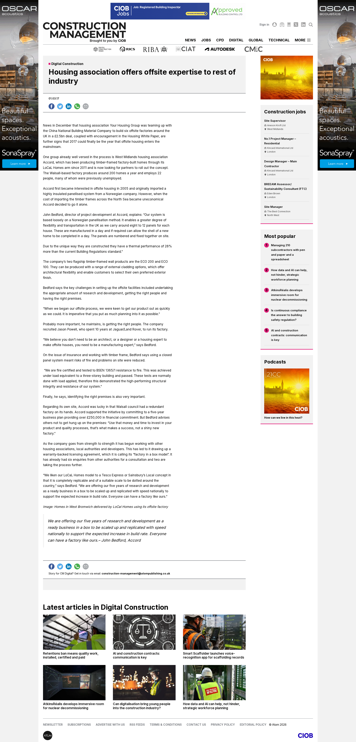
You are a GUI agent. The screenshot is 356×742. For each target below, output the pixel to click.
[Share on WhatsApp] (77, 106)
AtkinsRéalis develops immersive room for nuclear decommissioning (289, 294)
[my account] (274, 24)
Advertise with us (110, 724)
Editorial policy (253, 724)
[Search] (311, 24)
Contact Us (196, 724)
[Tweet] (60, 106)
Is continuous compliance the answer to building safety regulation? (289, 315)
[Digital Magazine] (289, 24)
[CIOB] (245, 735)
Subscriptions (79, 724)
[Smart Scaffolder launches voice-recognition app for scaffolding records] (214, 632)
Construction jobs (285, 111)
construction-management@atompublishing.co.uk (136, 573)
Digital (236, 40)
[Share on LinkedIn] (69, 106)
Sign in (264, 24)
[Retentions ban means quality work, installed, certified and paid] (74, 632)
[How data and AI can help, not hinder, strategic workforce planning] (214, 682)
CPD (220, 40)
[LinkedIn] (303, 24)
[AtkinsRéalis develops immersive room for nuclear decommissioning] (74, 682)
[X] (296, 24)
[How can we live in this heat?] (286, 391)
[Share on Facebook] (52, 106)
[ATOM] (110, 735)
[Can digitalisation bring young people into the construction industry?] (144, 682)
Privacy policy (223, 724)
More (300, 40)
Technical (279, 40)
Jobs (206, 40)
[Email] (282, 24)
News (190, 40)
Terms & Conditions (166, 724)
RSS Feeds (137, 724)
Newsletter (53, 724)
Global (256, 40)
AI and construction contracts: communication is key (289, 335)
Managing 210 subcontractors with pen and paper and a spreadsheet (288, 252)
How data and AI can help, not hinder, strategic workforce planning (289, 274)
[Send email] (86, 106)
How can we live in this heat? (283, 417)
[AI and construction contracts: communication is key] (144, 632)
